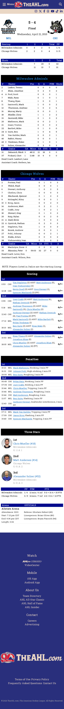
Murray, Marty (15, 111)
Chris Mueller (33, 309)
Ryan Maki (37, 326)
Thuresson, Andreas (17, 108)
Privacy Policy (40, 679)
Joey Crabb (18, 299)
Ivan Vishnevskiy (22, 285)
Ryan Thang (19, 336)
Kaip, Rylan (13, 216)
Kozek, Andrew (15, 230)
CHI (55, 38)
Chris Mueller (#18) (24, 443)
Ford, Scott (13, 94)
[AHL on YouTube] (52, 11)
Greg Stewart (40, 289)
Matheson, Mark (16, 121)
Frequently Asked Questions (25, 683)
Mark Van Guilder (22, 412)
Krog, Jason (13, 203)
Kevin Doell (19, 289)
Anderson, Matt (15, 206)
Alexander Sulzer (21, 329)
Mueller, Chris (14, 114)
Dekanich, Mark (15, 152)
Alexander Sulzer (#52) (26, 476)
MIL (8, 38)
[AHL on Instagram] (36, 11)
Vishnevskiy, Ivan (17, 240)
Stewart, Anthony (16, 189)
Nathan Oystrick (21, 302)
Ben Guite (17, 326)
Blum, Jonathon (15, 90)
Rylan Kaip (18, 381)
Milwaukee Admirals (11, 47)
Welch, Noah (14, 185)
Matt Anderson (43, 282)
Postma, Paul (14, 182)
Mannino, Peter (15, 250)
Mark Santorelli (20, 319)
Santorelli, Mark (16, 104)
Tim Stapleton (20, 282)
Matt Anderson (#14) (25, 460)
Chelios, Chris (15, 192)
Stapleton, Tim (15, 226)
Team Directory (32, 595)
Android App (32, 582)
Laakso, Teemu (15, 87)
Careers (32, 620)
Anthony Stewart (21, 312)
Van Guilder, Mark (17, 135)
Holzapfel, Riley (16, 199)
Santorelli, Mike (15, 118)
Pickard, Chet (14, 155)
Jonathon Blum (20, 339)
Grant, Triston (15, 125)
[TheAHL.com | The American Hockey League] (32, 4)
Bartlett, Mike (14, 128)
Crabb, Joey (13, 209)
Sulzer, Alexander (17, 145)
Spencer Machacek (22, 292)
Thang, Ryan (14, 101)
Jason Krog (18, 415)
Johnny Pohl (19, 371)
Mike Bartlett (44, 319)
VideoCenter (32, 565)
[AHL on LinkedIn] (61, 11)
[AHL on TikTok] (57, 11)
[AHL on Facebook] (44, 11)
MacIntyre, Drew (16, 247)
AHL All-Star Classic (32, 599)
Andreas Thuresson (23, 306)
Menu (10, 4)
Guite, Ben (13, 131)
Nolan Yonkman (21, 322)
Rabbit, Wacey (15, 138)
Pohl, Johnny (14, 233)
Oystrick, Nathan (16, 223)
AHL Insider (32, 607)
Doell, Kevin (13, 220)
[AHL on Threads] (48, 11)
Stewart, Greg (14, 213)
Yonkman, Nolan (16, 142)
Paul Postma (22, 316)
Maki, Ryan (13, 97)
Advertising (32, 624)
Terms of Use (22, 679)
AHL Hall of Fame (32, 603)
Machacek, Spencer (17, 196)
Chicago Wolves (9, 51)
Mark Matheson (21, 367)
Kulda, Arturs (14, 237)
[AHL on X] (40, 11)
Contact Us (49, 683)
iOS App (32, 578)
